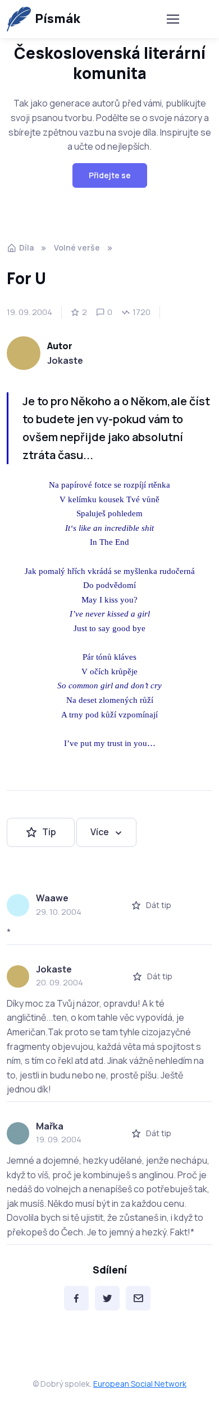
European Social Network (139, 1383)
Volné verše (77, 247)
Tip (49, 832)
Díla (26, 247)
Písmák (57, 18)
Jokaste (65, 360)
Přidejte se (110, 175)
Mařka (49, 1126)
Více (99, 832)
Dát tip (158, 905)
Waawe (52, 898)
